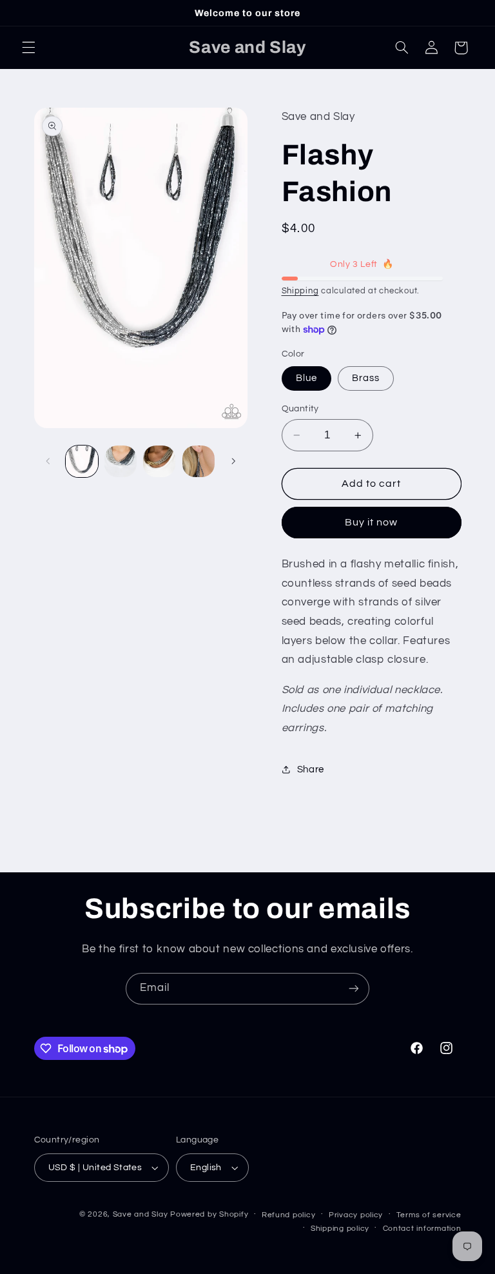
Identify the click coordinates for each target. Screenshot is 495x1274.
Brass (366, 378)
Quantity (300, 408)
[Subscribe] (354, 988)
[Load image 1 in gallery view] (82, 462)
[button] (28, 48)
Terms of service (428, 1215)
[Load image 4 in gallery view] (159, 462)
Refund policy (289, 1215)
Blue (306, 378)
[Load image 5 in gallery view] (198, 462)
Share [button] (310, 769)
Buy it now (371, 522)
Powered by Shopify (209, 1214)
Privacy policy (356, 1215)
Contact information (422, 1228)
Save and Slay (140, 1214)
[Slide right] (233, 461)
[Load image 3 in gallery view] (120, 462)
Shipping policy (340, 1228)
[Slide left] (48, 461)
